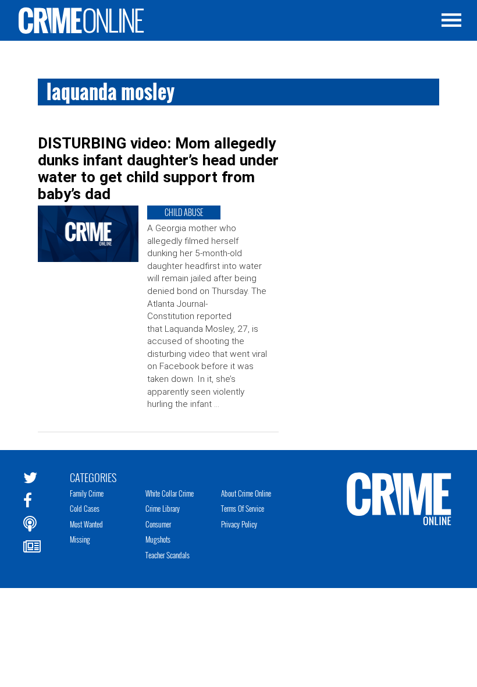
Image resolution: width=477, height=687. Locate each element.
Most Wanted (86, 524)
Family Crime (87, 493)
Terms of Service (242, 508)
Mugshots (157, 539)
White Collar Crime (169, 493)
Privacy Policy (239, 524)
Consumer (158, 524)
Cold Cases (84, 508)
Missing (80, 539)
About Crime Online (246, 493)
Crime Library (162, 508)
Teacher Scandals (167, 555)
